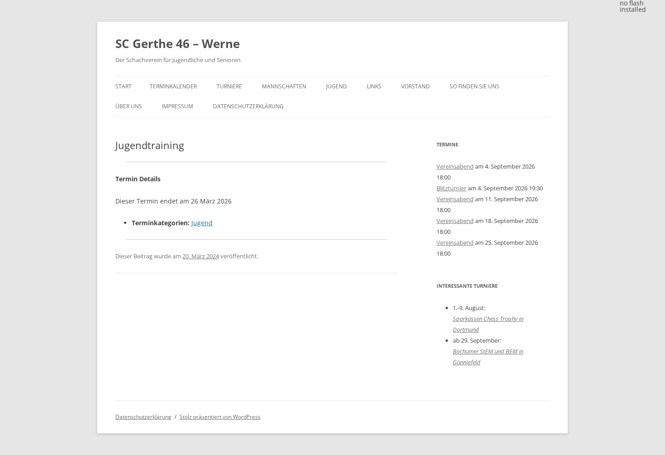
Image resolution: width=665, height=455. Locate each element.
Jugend (336, 86)
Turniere (229, 86)
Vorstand (415, 86)
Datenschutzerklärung (248, 106)
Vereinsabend (455, 166)
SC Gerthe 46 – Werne (177, 43)
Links (374, 86)
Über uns (128, 106)
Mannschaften (284, 86)
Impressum (177, 106)
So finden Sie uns (474, 86)
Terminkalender (173, 86)
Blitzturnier (451, 188)
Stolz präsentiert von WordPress (220, 417)
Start (123, 86)
